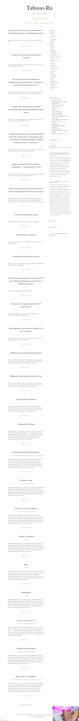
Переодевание (53, 52)
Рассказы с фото (33, 679)
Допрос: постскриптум (57, 128)
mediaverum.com (64, 233)
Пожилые (52, 58)
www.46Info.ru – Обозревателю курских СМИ (59, 189)
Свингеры (53, 65)
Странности (53, 71)
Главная (25, 23)
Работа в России (58, 154)
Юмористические (54, 84)
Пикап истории (33, 511)
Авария (53, 122)
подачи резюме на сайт (66, 160)
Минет (29, 483)
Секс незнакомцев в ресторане (26, 214)
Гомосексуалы (53, 36)
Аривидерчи (26, 592)
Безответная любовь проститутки (26, 256)
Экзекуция (53, 81)
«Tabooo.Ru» (42, 717)
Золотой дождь (53, 39)
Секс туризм (53, 66)
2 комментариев (40, 455)
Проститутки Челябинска (26, 399)
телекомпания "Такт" (58, 195)
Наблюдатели (53, 50)
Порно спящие (53, 145)
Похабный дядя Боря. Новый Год (59, 125)
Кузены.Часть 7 (55, 124)
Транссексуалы (53, 76)
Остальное (53, 85)
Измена (20, 511)
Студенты (34, 455)
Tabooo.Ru (40, 8)
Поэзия (52, 61)
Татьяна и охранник (26, 536)
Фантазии (53, 77)
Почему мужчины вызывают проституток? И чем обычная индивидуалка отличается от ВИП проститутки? (26, 281)
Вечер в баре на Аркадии (26, 234)
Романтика (33, 483)
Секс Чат (31, 23)
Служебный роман (54, 68)
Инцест (52, 44)
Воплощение (55, 127)
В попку (12, 455)
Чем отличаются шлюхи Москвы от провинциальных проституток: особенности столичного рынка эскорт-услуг (26, 82)
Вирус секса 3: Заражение (26, 676)
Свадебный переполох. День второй (59, 130)
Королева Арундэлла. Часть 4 (58, 133)
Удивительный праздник (26, 648)
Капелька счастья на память (26, 508)
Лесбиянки (33, 651)
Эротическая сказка (54, 82)
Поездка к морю (26, 480)
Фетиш (52, 79)
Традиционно (53, 74)
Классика (25, 483)
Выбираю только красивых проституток (26, 352)
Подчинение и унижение (31, 623)
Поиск (51, 23)
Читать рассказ (26, 46)
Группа (24, 651)
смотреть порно (53, 221)
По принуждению (18, 455)
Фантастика (39, 679)
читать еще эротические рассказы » (26, 704)
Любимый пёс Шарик (26, 424)
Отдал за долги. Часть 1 (26, 620)
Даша (26, 564)
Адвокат (54, 132)
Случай (52, 69)
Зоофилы (52, 40)
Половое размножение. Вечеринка (26, 452)
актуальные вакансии (58, 165)
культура (51, 182)
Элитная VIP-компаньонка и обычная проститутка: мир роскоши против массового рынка (26, 109)
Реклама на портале (44, 23)
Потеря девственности (26, 455)
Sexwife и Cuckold (22, 623)
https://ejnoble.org (53, 227)
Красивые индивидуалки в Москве (39, 18)
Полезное (52, 89)
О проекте (36, 23)
